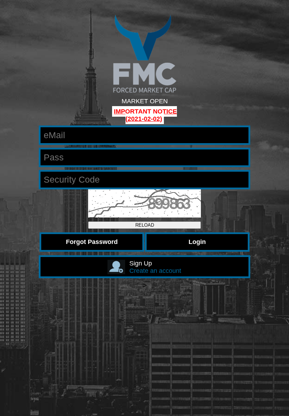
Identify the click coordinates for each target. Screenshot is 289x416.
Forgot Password (92, 241)
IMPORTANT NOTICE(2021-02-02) (145, 115)
